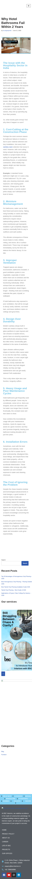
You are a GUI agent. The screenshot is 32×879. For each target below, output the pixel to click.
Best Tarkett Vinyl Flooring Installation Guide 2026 (15, 587)
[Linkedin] (18, 875)
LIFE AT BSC (6, 845)
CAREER (5, 842)
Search (3, 560)
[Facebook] (4, 875)
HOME (4, 830)
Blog (2, 751)
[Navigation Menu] (28, 5)
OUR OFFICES (7, 853)
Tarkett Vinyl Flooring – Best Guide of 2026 (13, 590)
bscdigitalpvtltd (7, 30)
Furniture (3, 754)
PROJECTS (6, 849)
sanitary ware (8, 147)
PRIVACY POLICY (8, 834)
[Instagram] (14, 875)
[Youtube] (9, 875)
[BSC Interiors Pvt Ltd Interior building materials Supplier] (6, 5)
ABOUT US (6, 838)
